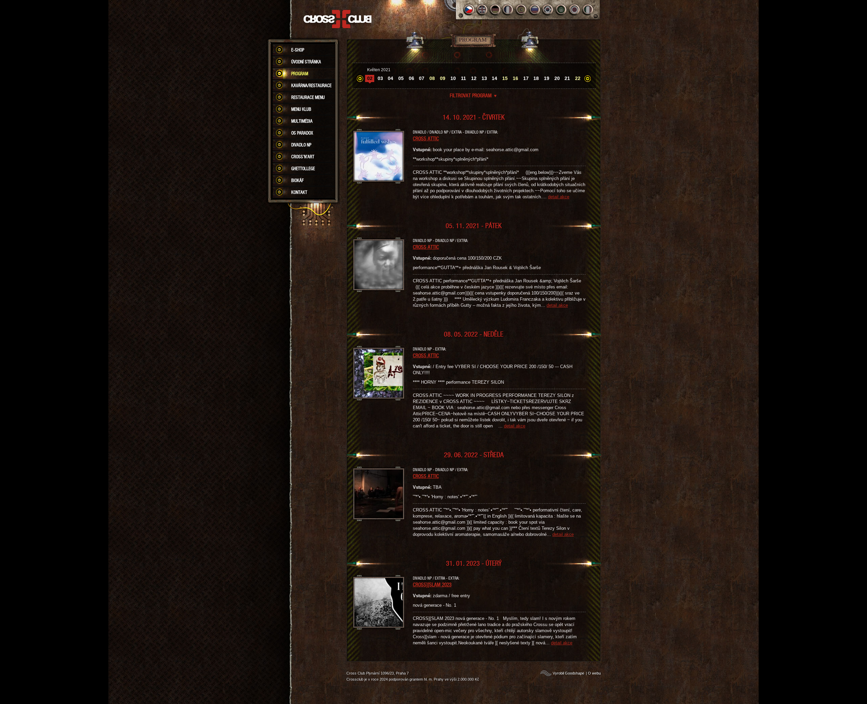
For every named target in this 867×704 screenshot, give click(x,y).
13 (484, 78)
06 (411, 78)
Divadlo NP (301, 144)
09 (442, 78)
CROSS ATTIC (426, 138)
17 (526, 78)
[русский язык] (535, 9)
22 (577, 78)
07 (421, 78)
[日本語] (574, 9)
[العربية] (561, 9)
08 (432, 78)
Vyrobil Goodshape (568, 673)
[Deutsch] (495, 9)
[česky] (468, 9)
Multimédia (302, 121)
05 (401, 78)
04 (390, 78)
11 (463, 78)
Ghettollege (303, 168)
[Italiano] (587, 9)
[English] (482, 9)
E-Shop (297, 50)
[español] (521, 9)
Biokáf (297, 180)
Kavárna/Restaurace (311, 85)
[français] (508, 9)
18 (536, 78)
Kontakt (299, 192)
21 (567, 78)
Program (299, 73)
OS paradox (302, 133)
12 (474, 78)
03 (380, 78)
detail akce (558, 196)
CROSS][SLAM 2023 (432, 584)
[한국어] (548, 9)
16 (515, 78)
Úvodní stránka (306, 61)
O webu (594, 673)
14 (494, 78)
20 (557, 78)
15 (505, 78)
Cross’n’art (302, 156)
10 (453, 78)
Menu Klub (301, 109)
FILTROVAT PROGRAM (474, 95)
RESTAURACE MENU (308, 97)
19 (546, 78)
